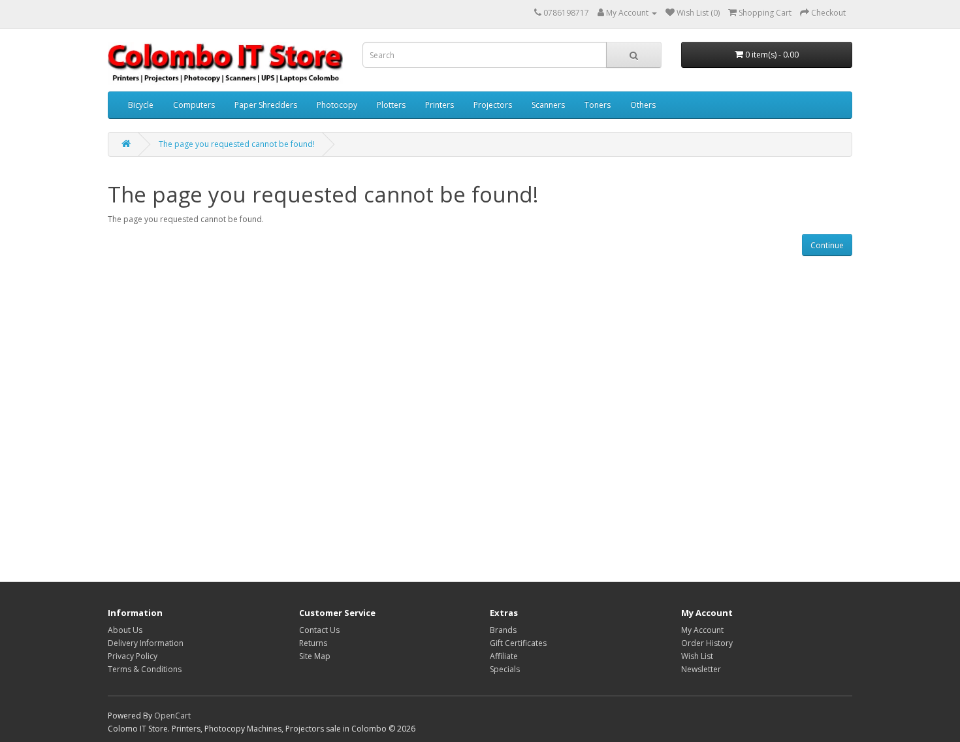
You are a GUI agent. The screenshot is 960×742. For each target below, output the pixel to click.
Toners (597, 104)
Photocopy (337, 104)
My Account (702, 630)
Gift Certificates (518, 643)
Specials (505, 669)
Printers (439, 104)
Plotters (391, 104)
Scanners (548, 104)
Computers (194, 104)
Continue (827, 245)
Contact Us (319, 630)
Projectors (492, 104)
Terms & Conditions (145, 669)
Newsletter (701, 669)
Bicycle (140, 104)
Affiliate (504, 656)
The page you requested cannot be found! (237, 144)
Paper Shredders (265, 104)
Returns (313, 643)
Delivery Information (146, 643)
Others (643, 104)
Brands (503, 630)
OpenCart (172, 715)
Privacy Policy (132, 656)
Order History (707, 643)
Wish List (697, 656)
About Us (125, 630)
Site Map (314, 656)
